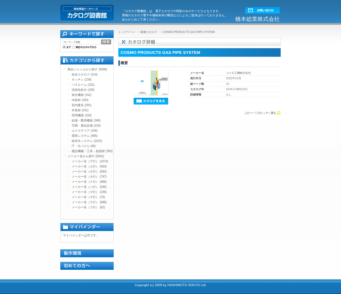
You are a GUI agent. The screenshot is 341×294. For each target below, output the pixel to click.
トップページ (127, 32)
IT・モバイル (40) (84, 146)
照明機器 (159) (81, 115)
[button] (262, 9)
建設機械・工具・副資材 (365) (92, 151)
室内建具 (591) (81, 105)
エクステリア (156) (84, 130)
